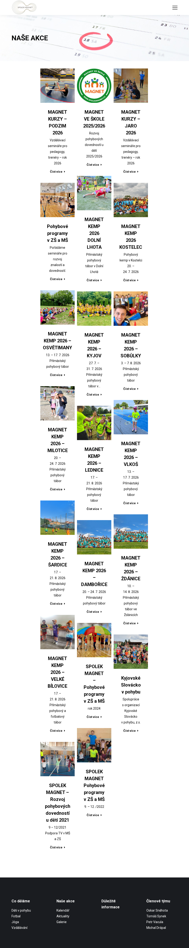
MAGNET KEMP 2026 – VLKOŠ (130, 454)
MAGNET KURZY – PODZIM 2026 (57, 122)
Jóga (15, 922)
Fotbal (16, 916)
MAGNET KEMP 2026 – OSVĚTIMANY (57, 340)
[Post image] (57, 85)
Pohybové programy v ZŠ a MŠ (57, 233)
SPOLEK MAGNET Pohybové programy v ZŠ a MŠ (94, 785)
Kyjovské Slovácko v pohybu (131, 685)
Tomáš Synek (156, 916)
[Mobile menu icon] (174, 7)
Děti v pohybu (21, 910)
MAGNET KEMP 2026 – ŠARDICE (57, 554)
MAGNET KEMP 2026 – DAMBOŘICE (94, 574)
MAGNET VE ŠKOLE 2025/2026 (94, 119)
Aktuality (62, 916)
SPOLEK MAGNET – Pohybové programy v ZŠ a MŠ (94, 684)
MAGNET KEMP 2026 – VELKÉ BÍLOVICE (57, 672)
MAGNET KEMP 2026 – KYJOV (94, 345)
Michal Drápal (156, 928)
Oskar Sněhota (157, 910)
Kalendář (62, 910)
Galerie (61, 922)
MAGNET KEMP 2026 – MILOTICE (57, 440)
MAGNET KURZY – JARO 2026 (130, 122)
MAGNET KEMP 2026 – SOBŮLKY (131, 345)
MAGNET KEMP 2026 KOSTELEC (130, 237)
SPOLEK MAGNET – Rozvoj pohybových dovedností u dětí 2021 (57, 803)
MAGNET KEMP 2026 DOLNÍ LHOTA (94, 233)
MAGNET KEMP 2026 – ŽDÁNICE (130, 568)
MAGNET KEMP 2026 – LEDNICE (94, 460)
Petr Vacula (154, 922)
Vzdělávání (19, 928)
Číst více (56, 171)
